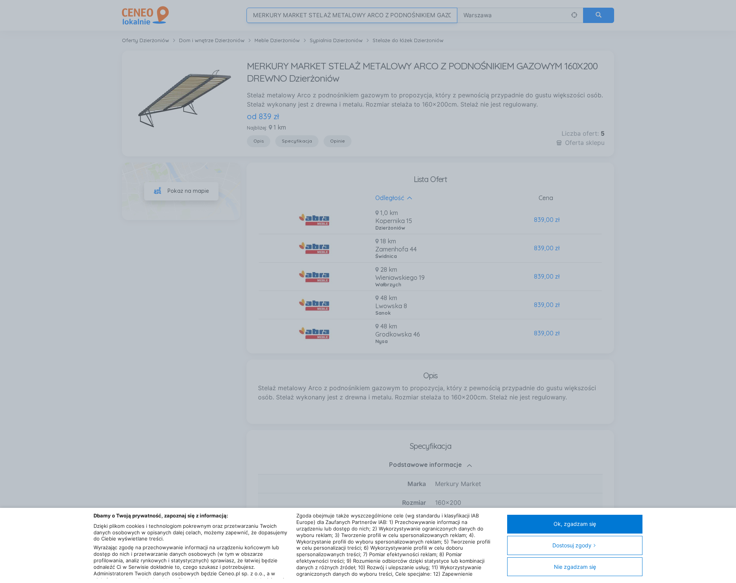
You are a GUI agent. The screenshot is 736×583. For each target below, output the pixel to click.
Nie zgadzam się (575, 566)
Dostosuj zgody (571, 545)
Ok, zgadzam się (575, 524)
